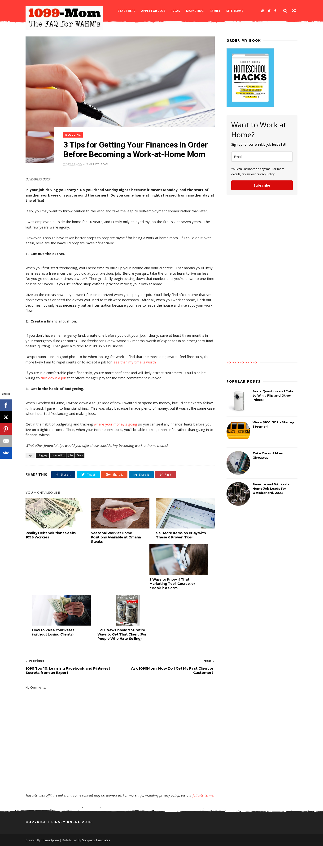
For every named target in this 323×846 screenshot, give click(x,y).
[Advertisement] (120, 779)
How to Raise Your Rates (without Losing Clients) (53, 632)
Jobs (70, 455)
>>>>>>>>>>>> (242, 362)
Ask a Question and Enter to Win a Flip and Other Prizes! (274, 395)
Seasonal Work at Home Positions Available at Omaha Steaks (116, 537)
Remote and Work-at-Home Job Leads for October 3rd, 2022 (271, 488)
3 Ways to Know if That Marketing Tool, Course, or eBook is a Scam (172, 583)
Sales (80, 455)
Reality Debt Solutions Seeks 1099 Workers (51, 535)
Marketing (195, 11)
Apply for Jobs (153, 11)
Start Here (126, 11)
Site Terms (234, 11)
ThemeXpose (50, 840)
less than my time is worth (134, 362)
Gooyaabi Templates (96, 840)
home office (58, 455)
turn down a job (53, 378)
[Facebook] (275, 10)
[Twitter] (269, 10)
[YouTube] (262, 10)
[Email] (6, 441)
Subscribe (262, 185)
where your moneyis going (115, 424)
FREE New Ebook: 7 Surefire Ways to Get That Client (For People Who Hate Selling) (121, 634)
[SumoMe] (6, 453)
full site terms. (203, 795)
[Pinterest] (6, 429)
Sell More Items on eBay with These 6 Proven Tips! (181, 535)
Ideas (175, 11)
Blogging (73, 134)
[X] (6, 417)
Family (215, 11)
